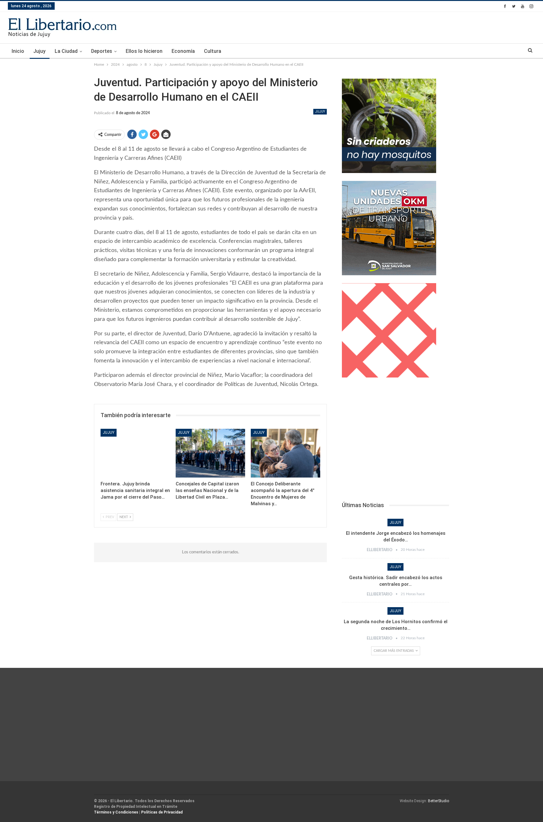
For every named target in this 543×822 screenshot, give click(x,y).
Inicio (18, 51)
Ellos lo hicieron (144, 51)
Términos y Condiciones (116, 812)
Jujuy (39, 51)
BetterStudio (438, 801)
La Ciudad (66, 51)
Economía (183, 51)
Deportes (101, 51)
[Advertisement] (395, 441)
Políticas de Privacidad (162, 812)
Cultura (212, 51)
